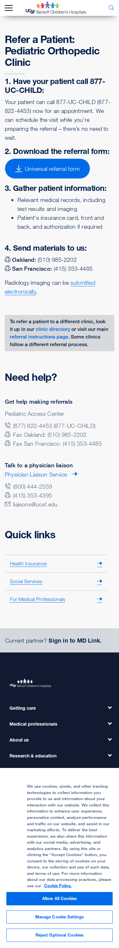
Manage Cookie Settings (59, 916)
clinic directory (53, 329)
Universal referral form (52, 168)
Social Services (26, 581)
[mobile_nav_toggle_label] (9, 8)
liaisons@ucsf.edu (35, 504)
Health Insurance (28, 563)
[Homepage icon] (61, 8)
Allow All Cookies (59, 898)
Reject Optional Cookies (60, 935)
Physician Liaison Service (36, 474)
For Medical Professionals (37, 599)
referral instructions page (39, 337)
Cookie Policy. (58, 885)
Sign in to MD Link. (75, 640)
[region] (59, 858)
